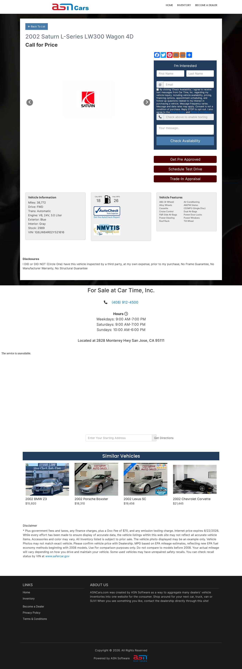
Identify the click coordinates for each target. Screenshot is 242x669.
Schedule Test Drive (185, 169)
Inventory (184, 5)
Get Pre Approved (185, 159)
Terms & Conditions (201, 112)
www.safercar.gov (57, 556)
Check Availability (185, 141)
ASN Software (140, 592)
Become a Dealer (206, 5)
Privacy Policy (177, 112)
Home (169, 5)
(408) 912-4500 (125, 302)
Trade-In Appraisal (185, 179)
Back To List (38, 26)
